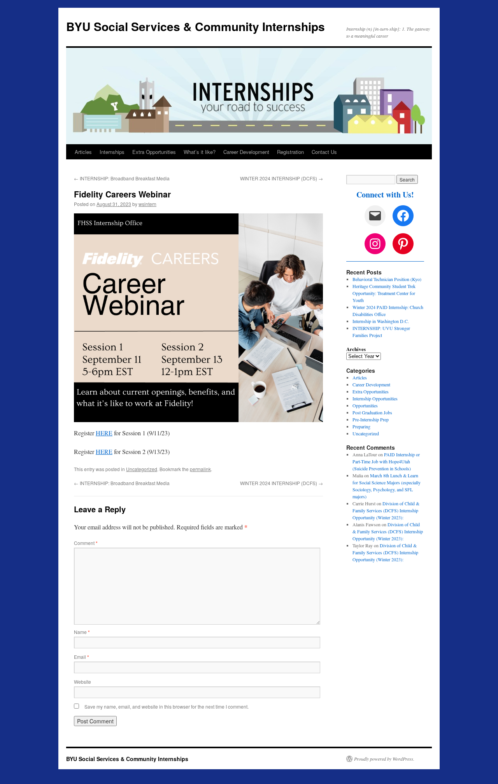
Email (81, 656)
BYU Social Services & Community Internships (195, 26)
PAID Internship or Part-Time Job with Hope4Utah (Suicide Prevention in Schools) (386, 461)
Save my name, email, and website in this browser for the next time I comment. (166, 706)
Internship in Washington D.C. (380, 321)
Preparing (361, 426)
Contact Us (324, 151)
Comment (86, 543)
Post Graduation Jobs (372, 412)
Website (82, 681)
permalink (200, 469)
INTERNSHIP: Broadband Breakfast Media (122, 178)
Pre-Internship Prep (370, 419)
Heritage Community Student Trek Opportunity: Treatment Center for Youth (384, 293)
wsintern (147, 204)
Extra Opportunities (154, 151)
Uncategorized (141, 469)
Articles (83, 151)
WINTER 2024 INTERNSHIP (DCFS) (281, 178)
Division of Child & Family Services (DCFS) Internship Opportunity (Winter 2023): (385, 510)
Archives (356, 349)
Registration (290, 151)
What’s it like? (200, 151)
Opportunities (365, 405)
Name (82, 632)
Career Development (246, 151)
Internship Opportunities (375, 398)
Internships (112, 151)
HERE (104, 433)
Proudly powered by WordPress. (384, 759)
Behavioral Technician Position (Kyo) (386, 279)
